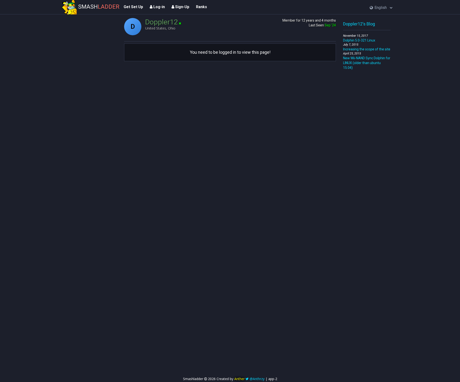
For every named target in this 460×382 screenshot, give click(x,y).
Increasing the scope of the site (366, 49)
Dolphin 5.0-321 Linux (359, 40)
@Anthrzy (257, 378)
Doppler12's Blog (359, 23)
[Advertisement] (367, 142)
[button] (381, 8)
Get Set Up (133, 7)
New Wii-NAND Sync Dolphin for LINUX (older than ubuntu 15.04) (366, 63)
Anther (239, 378)
